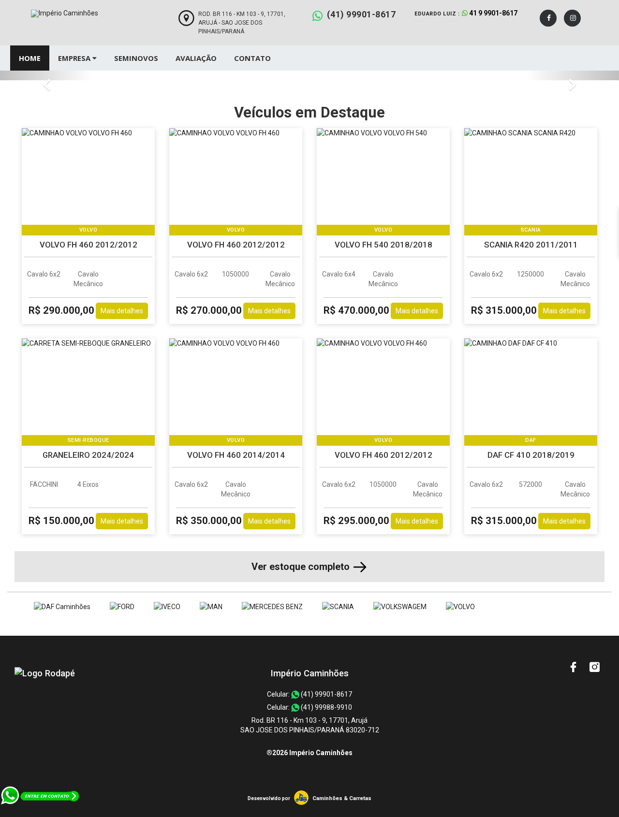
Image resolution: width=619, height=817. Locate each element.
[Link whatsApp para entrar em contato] (40, 812)
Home (30, 58)
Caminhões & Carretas (341, 798)
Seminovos (136, 58)
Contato (252, 58)
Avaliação (196, 58)
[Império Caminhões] (45, 673)
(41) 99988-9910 (325, 707)
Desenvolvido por (269, 798)
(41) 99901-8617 (361, 14)
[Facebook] (548, 18)
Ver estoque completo (301, 566)
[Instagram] (572, 18)
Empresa (75, 58)
